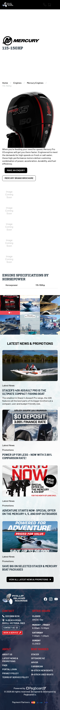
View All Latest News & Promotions (29, 579)
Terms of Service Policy (15, 677)
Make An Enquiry (16, 170)
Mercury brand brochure (19, 178)
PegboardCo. (30, 694)
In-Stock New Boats (42, 670)
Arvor (34, 662)
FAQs (4, 665)
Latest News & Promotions (10, 659)
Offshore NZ (38, 658)
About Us (7, 654)
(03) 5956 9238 (12, 616)
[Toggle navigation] (55, 5)
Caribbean (37, 666)
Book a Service (11, 632)
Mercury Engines (35, 82)
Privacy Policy (10, 673)
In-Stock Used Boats (42, 674)
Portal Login (9, 669)
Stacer (35, 654)
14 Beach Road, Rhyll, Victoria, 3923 (13, 621)
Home (5, 82)
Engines (17, 82)
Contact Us (9, 627)
